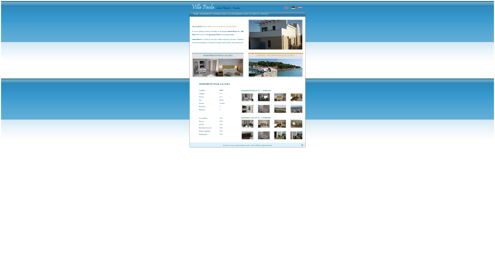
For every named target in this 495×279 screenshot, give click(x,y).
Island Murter (197, 39)
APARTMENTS (206, 14)
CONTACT (264, 14)
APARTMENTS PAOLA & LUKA (218, 55)
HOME (196, 14)
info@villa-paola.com (266, 145)
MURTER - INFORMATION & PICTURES (275, 55)
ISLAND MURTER (235, 14)
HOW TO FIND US (251, 14)
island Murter (232, 31)
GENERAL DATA (220, 14)
